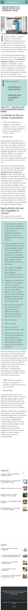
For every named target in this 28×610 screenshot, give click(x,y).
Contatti (14, 606)
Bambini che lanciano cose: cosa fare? (11, 488)
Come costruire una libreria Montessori (9, 549)
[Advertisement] (14, 453)
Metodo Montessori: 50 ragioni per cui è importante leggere (10, 508)
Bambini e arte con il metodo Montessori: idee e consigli (9, 495)
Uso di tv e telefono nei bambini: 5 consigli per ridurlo (10, 474)
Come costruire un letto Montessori (9, 569)
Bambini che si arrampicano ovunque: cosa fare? (11, 502)
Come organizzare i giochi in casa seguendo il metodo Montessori (11, 555)
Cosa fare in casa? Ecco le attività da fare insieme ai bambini (12, 109)
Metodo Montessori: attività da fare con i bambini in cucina (11, 481)
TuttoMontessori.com (14, 602)
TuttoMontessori (5, 591)
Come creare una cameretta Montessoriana (9, 562)
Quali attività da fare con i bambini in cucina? (14, 97)
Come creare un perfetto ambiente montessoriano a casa (11, 576)
